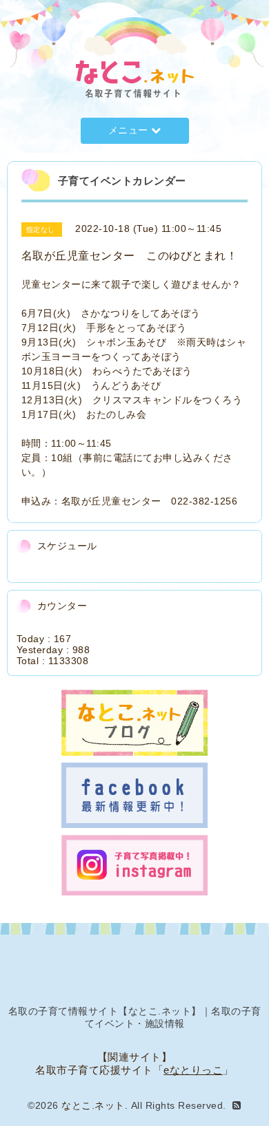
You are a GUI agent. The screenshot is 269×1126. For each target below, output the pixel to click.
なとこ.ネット (93, 1105)
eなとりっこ (193, 1070)
